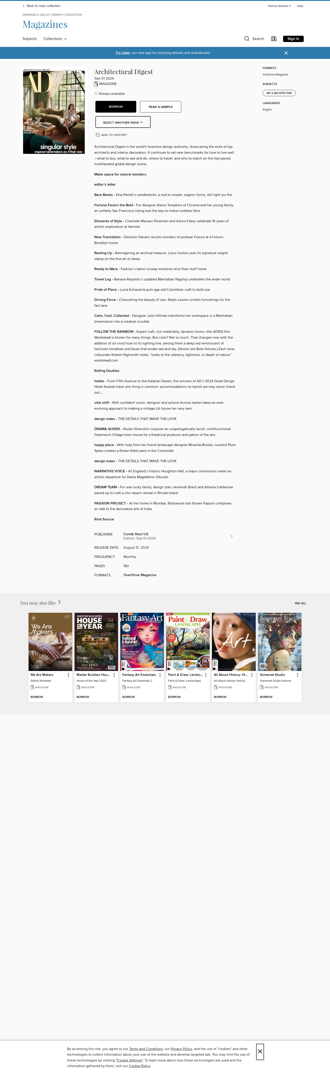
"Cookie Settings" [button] (129, 1060)
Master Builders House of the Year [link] (94, 675)
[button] (279, 6)
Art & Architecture (279, 93)
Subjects (29, 38)
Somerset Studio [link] (272, 675)
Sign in (293, 38)
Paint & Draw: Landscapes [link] (185, 675)
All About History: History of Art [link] (231, 675)
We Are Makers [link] (42, 675)
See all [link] (300, 603)
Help (300, 6)
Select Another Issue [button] (121, 123)
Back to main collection (43, 6)
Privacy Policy (181, 1049)
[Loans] (274, 39)
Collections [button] (54, 38)
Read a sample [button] (161, 107)
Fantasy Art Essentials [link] (139, 675)
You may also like (38, 602)
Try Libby (123, 53)
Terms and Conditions (146, 1049)
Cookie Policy (139, 1066)
